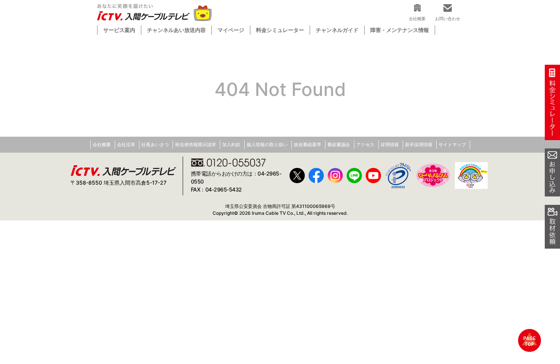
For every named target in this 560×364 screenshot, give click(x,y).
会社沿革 (126, 144)
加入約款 (231, 144)
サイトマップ (452, 144)
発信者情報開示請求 (195, 144)
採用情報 (390, 144)
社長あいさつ (155, 144)
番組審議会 (338, 144)
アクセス (365, 144)
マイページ (231, 30)
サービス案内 (119, 30)
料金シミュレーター (280, 30)
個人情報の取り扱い (267, 144)
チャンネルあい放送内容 (176, 30)
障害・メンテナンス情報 (399, 30)
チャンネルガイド (337, 30)
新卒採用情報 (418, 144)
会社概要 (102, 144)
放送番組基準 (307, 144)
